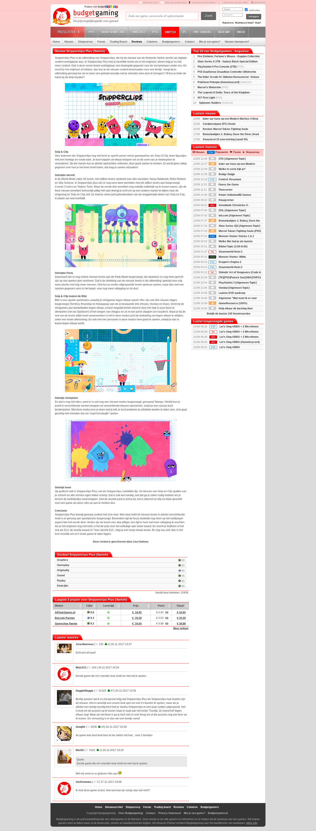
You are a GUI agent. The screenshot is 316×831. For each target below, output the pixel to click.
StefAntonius (84, 781)
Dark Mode (259, 2)
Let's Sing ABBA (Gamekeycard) (239, 342)
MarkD (80, 750)
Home (56, 41)
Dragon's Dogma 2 (225, 262)
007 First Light (210, 97)
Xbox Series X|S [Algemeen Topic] (239, 225)
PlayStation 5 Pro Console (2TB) (221, 66)
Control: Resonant (225, 179)
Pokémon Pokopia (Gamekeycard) (225, 82)
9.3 (92, 618)
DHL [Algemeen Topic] (232, 210)
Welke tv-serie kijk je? (231, 169)
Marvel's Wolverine (213, 87)
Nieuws (69, 41)
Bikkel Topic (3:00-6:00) (232, 246)
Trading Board (118, 41)
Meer (241, 32)
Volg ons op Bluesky (175, 2)
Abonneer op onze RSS (236, 2)
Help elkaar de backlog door (235, 308)
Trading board (162, 807)
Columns (152, 41)
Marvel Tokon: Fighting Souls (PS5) (239, 231)
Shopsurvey (85, 41)
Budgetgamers (171, 41)
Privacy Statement (169, 813)
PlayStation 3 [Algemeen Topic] (237, 282)
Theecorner (225, 189)
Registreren (228, 23)
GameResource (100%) (232, 303)
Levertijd (108, 605)
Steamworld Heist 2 (226, 251)
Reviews (137, 41)
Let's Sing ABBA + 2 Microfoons (239, 326)
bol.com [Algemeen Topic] (234, 215)
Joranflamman (85, 644)
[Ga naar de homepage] (85, 16)
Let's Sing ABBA (229, 347)
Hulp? (258, 23)
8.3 (92, 623)
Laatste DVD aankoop (231, 292)
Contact (190, 41)
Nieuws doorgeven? (237, 41)
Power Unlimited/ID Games (234, 194)
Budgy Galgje (226, 174)
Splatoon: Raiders (216, 102)
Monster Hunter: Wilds (228, 256)
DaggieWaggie (84, 690)
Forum (101, 41)
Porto (161, 605)
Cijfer (89, 605)
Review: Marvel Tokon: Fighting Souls (225, 129)
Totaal (180, 605)
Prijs (136, 605)
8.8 (92, 612)
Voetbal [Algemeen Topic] (234, 287)
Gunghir (80, 726)
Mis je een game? (209, 41)
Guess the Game (228, 184)
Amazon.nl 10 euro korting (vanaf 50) (225, 139)
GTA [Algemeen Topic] (232, 158)
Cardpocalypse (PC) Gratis (219, 123)
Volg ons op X (150, 2)
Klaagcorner (226, 200)
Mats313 (81, 667)
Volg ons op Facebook (203, 2)
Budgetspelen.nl (218, 813)
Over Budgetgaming (130, 813)
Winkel (59, 605)
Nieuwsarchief (114, 807)
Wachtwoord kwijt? (244, 23)
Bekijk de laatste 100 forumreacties (228, 313)
